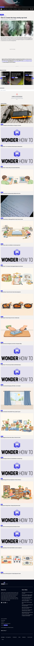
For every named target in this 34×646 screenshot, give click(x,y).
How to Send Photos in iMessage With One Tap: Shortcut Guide (12, 219)
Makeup (17, 5)
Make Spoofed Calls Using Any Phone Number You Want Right (27, 613)
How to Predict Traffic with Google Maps (27, 603)
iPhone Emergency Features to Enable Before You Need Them (11, 458)
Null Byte (19, 9)
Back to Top (3, 630)
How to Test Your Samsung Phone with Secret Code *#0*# (27, 608)
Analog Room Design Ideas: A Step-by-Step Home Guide (10, 505)
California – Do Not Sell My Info (5, 623)
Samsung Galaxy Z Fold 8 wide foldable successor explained (11, 547)
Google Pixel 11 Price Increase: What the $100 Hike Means (11, 364)
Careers (4, 625)
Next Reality (10, 9)
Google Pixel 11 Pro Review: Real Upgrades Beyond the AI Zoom (12, 266)
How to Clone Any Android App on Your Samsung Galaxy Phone (27, 598)
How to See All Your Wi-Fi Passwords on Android (27, 593)
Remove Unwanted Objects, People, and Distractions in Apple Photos (27, 595)
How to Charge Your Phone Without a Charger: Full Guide (11, 125)
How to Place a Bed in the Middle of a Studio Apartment (10, 245)
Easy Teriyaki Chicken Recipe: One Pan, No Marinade (10, 317)
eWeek (19, 637)
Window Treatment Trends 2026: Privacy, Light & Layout (10, 411)
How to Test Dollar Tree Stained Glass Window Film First (10, 193)
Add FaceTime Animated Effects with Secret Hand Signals (27, 605)
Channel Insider (29, 637)
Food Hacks (15, 9)
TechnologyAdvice (8, 637)
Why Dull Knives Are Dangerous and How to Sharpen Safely (11, 343)
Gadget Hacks (5, 9)
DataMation (24, 637)
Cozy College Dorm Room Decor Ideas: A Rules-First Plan (10, 437)
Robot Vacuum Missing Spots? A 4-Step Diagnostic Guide (11, 573)
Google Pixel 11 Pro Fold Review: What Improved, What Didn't (11, 146)
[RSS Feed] (6, 602)
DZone (3, 639)
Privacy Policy (3, 620)
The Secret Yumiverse (25, 9)
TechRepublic (15, 637)
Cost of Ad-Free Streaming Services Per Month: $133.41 (10, 526)
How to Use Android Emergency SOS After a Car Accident (10, 385)
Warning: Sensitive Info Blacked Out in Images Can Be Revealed (27, 615)
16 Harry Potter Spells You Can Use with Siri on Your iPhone (27, 600)
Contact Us (2, 621)
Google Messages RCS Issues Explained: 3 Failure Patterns (11, 479)
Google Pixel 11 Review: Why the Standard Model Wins (10, 167)
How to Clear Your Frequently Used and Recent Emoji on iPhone (27, 610)
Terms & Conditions (4, 618)
